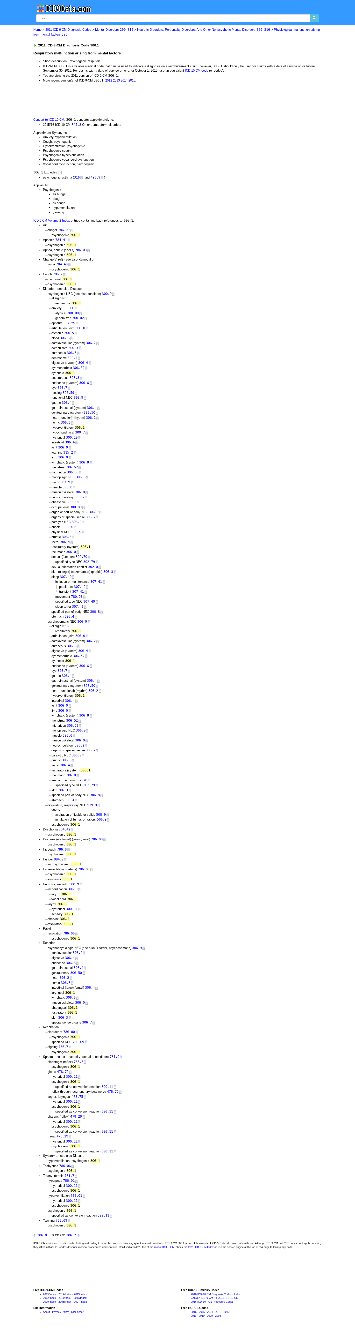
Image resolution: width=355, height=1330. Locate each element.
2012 (108, 80)
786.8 (62, 849)
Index (53, 1294)
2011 (61, 1297)
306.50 (89, 412)
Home (37, 29)
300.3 (73, 348)
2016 (194, 1311)
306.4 (83, 363)
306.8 (65, 338)
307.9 (65, 482)
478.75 (63, 1072)
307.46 (78, 606)
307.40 (65, 577)
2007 (77, 1301)
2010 (76, 1297)
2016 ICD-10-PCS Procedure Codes (212, 1301)
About (46, 1311)
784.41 (61, 240)
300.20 (67, 527)
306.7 (62, 387)
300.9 (107, 294)
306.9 (78, 397)
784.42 (64, 829)
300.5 (69, 333)
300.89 (76, 507)
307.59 (69, 323)
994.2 (59, 859)
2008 (61, 1301)
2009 (46, 1301)
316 (77, 177)
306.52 (79, 368)
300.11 (72, 909)
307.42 (79, 587)
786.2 (58, 274)
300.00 (68, 308)
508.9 (101, 814)
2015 (131, 80)
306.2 (91, 343)
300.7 (80, 432)
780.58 (77, 596)
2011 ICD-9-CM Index (201, 1247)
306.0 (80, 328)
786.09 (64, 230)
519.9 (92, 805)
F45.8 (76, 125)
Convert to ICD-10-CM (48, 119)
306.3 (72, 353)
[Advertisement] (119, 100)
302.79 (89, 562)
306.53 (72, 472)
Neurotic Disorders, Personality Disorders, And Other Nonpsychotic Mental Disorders (203, 29)
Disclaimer (77, 1311)
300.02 (78, 318)
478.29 (76, 1116)
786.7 (63, 1047)
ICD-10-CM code (196, 70)
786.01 (84, 869)
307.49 (89, 601)
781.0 (114, 1057)
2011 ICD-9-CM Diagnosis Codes (68, 29)
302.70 (81, 557)
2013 (116, 80)
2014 (124, 80)
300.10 (72, 437)
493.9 (95, 177)
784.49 (62, 264)
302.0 (93, 567)
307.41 (96, 581)
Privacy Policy (60, 1311)
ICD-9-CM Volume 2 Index (51, 220)
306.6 (84, 383)
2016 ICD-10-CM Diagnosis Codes (211, 1294)
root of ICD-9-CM (164, 1247)
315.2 (68, 452)
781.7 (69, 1176)
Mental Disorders (114, 29)
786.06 (69, 933)
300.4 (72, 358)
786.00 (69, 1032)
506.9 (101, 819)
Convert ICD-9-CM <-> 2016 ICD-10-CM (214, 1297)
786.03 (81, 250)
